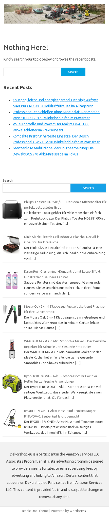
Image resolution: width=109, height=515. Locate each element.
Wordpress (77, 510)
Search (8, 180)
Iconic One (30, 510)
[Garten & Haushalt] (54, 22)
